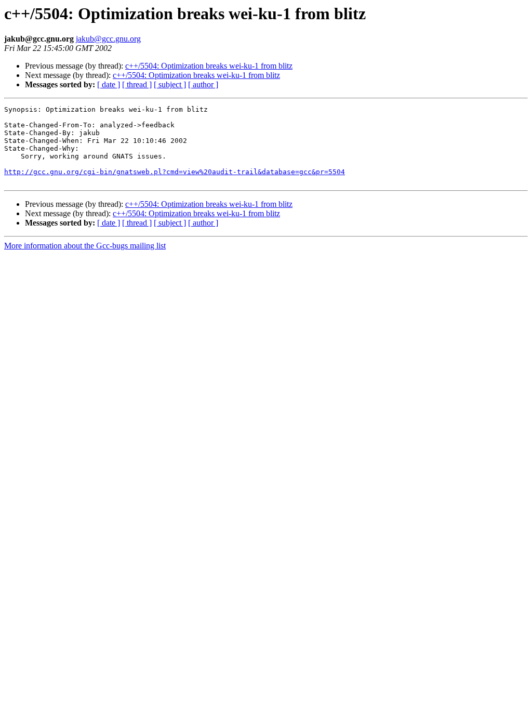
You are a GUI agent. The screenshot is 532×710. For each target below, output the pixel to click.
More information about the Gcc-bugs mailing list (85, 245)
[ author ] (203, 84)
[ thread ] (137, 84)
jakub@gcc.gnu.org (108, 38)
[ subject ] (170, 84)
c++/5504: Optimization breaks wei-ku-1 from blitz (208, 65)
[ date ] (108, 84)
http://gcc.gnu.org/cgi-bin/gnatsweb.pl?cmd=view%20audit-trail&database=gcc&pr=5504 (174, 172)
